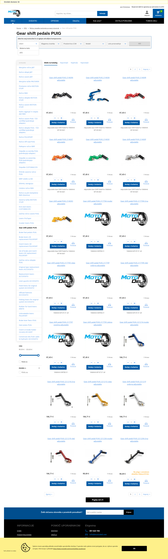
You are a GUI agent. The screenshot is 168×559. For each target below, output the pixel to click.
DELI (25, 28)
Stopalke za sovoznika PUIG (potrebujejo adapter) (27, 160)
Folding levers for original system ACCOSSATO (29, 300)
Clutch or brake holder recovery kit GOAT (27, 331)
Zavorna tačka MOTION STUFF (28, 201)
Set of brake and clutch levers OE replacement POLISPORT (28, 253)
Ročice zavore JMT (26, 77)
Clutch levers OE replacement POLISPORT (28, 245)
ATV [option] (21, 53)
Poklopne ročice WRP (27, 146)
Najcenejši (64, 63)
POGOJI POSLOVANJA (24, 535)
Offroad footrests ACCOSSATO (25, 294)
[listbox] (28, 50)
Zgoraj (48, 494)
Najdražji (74, 63)
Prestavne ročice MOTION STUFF (29, 87)
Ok (134, 548)
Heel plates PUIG (25, 325)
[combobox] (28, 43)
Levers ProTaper (25, 218)
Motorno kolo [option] (25, 48)
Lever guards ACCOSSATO (29, 281)
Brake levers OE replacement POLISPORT (28, 238)
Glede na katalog (50, 63)
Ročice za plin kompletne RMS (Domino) (28, 194)
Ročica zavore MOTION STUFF (27, 106)
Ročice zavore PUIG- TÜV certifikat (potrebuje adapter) (28, 121)
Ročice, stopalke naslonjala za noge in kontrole (44, 28)
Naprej (145, 69)
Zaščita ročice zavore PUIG (29, 214)
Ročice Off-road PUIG (27, 142)
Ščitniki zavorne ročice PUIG (27, 173)
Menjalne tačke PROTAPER (29, 81)
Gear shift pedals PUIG (28, 228)
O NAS (19, 531)
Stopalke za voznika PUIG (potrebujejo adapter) (28, 152)
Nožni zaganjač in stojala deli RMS (28, 113)
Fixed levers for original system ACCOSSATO (28, 287)
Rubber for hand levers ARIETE (28, 307)
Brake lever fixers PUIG (27, 320)
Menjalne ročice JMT (27, 67)
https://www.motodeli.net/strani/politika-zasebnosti (69, 549)
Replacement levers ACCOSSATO (26, 275)
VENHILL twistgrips (26, 183)
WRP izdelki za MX (26, 179)
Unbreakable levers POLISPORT (26, 314)
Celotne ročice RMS (26, 188)
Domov (19, 28)
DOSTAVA (54, 531)
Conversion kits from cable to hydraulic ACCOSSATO (29, 338)
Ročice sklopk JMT (25, 72)
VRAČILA (54, 535)
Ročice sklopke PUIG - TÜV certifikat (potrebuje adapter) (29, 130)
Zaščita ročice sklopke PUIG (27, 261)
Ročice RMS (23, 93)
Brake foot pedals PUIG (27, 232)
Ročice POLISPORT (26, 137)
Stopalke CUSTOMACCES (28, 167)
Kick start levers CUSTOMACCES (25, 208)
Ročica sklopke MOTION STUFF (28, 99)
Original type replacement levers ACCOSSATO (29, 268)
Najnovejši (85, 63)
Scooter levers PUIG (26, 223)
